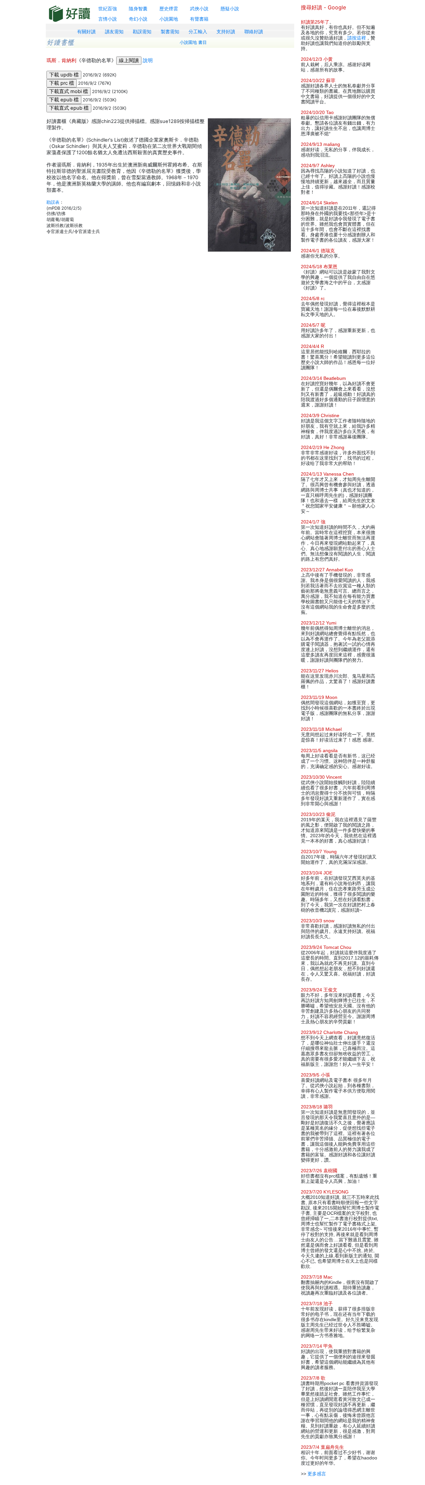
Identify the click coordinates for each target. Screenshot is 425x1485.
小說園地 (168, 19)
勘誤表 (52, 202)
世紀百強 (107, 8)
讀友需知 (114, 31)
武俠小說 (199, 8)
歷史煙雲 (168, 8)
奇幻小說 (138, 19)
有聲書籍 (199, 19)
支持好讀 (225, 31)
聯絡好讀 (253, 31)
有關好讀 (86, 31)
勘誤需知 (142, 31)
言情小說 (107, 19)
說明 (148, 60)
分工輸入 (198, 31)
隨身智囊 (138, 8)
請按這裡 (356, 38)
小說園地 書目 (193, 42)
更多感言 (316, 1473)
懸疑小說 (229, 8)
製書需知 (170, 31)
